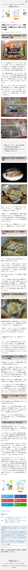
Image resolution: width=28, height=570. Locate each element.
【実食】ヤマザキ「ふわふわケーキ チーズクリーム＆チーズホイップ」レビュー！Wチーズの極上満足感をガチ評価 (14, 538)
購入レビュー (8, 510)
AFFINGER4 (14, 567)
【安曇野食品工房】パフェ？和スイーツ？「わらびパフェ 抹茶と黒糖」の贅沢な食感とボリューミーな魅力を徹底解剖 (14, 528)
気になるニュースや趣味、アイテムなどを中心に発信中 (14, 563)
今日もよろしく (14, 6)
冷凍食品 (4, 510)
